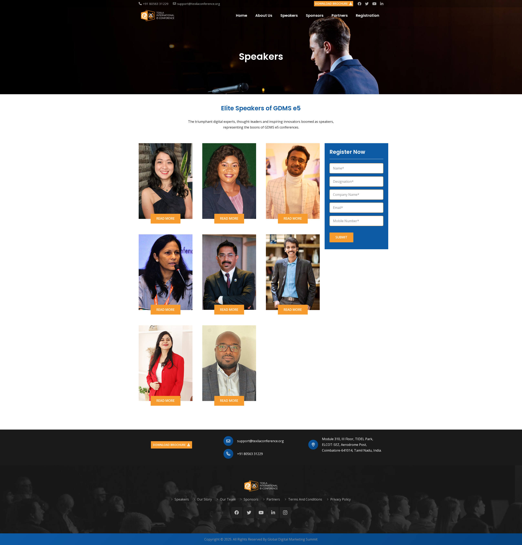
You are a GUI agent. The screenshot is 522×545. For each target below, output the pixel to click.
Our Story (204, 499)
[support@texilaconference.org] (230, 441)
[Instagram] (285, 512)
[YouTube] (374, 4)
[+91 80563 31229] (230, 454)
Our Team (228, 499)
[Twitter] (367, 4)
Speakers (182, 499)
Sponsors (251, 499)
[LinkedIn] (381, 4)
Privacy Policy (340, 499)
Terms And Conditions (305, 499)
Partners (273, 499)
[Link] (158, 15)
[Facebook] (359, 4)
